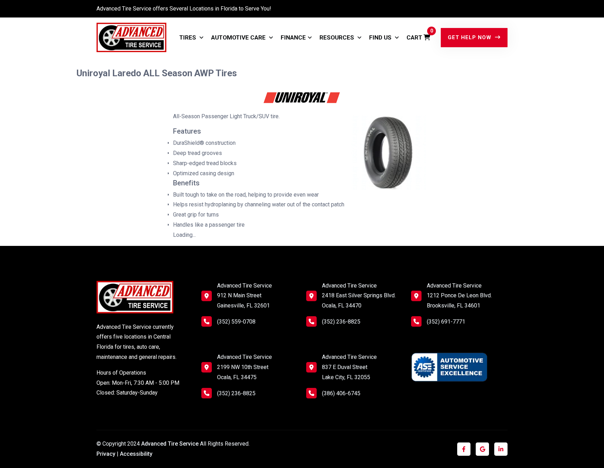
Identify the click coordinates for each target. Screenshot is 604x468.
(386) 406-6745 (341, 393)
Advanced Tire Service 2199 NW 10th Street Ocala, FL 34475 (244, 367)
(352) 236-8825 (236, 393)
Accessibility (136, 454)
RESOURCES (337, 37)
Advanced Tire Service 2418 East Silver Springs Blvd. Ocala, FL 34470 (359, 295)
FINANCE (293, 37)
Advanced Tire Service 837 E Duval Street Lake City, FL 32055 (349, 367)
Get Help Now (470, 37)
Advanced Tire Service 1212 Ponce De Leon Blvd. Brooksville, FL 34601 (459, 295)
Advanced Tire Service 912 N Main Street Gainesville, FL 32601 (244, 295)
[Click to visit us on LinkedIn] (501, 449)
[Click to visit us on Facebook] (463, 449)
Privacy (105, 454)
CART (418, 34)
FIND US (381, 37)
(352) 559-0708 (236, 321)
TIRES (188, 37)
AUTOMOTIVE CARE (239, 37)
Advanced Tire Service (170, 443)
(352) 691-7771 (446, 321)
